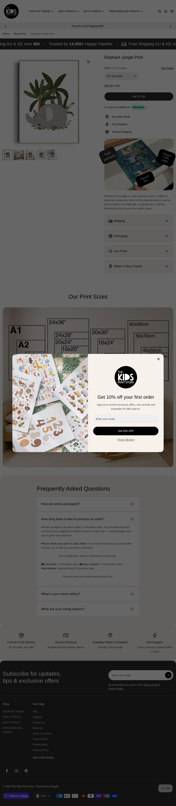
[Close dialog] (158, 359)
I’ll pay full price (125, 439)
